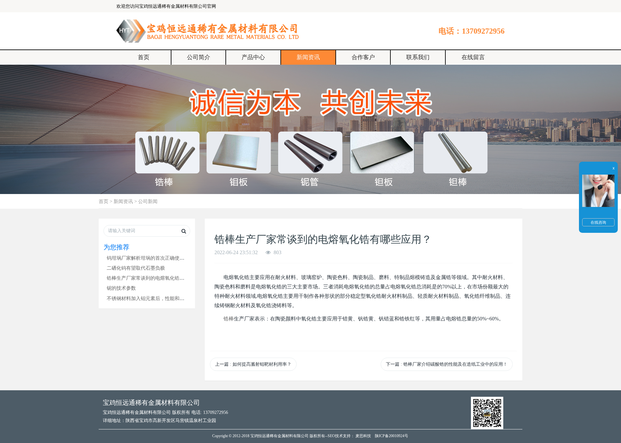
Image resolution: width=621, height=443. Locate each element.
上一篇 (253, 364)
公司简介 (198, 57)
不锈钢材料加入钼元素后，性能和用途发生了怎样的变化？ (170, 298)
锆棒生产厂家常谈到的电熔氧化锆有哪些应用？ (158, 278)
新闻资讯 (308, 57)
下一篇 (446, 364)
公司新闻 (148, 201)
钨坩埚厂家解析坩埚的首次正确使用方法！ (153, 258)
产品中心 (253, 57)
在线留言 (473, 57)
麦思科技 (363, 436)
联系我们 (418, 57)
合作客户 (363, 57)
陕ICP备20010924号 (391, 436)
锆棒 (228, 318)
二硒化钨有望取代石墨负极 (136, 268)
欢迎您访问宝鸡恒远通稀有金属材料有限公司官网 (166, 6)
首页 (143, 57)
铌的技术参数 (121, 288)
